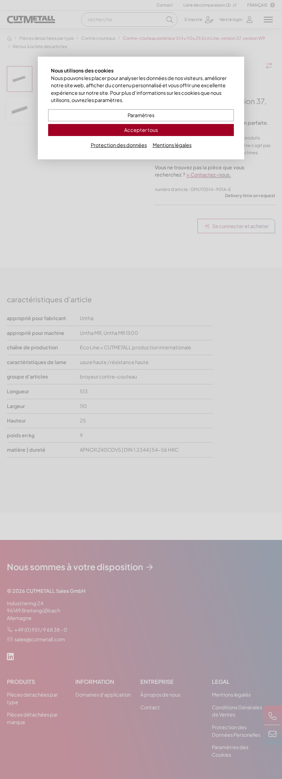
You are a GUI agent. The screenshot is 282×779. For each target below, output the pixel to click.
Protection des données (119, 145)
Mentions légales (172, 145)
